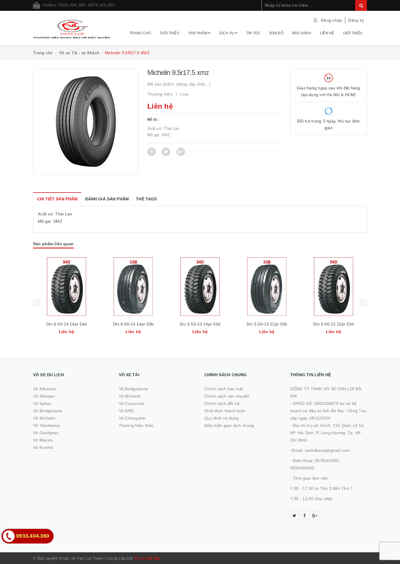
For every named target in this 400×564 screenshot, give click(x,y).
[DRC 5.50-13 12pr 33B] (200, 286)
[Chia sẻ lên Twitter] (166, 151)
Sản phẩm (198, 33)
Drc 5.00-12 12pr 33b (333, 324)
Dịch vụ (227, 33)
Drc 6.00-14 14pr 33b (66, 324)
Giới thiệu (170, 33)
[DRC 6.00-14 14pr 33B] (66, 286)
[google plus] (315, 516)
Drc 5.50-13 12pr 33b (200, 324)
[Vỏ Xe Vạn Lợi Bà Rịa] (71, 26)
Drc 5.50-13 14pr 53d (133, 324)
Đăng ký (356, 20)
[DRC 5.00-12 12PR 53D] (266, 286)
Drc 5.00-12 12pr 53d (267, 324)
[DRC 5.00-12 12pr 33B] (333, 286)
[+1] (180, 151)
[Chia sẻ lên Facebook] (151, 151)
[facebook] (305, 516)
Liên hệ (327, 33)
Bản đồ (276, 33)
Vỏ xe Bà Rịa (147, 558)
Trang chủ (140, 33)
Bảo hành (301, 33)
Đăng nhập (331, 20)
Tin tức (253, 33)
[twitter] (294, 516)
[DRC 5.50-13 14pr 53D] (133, 286)
